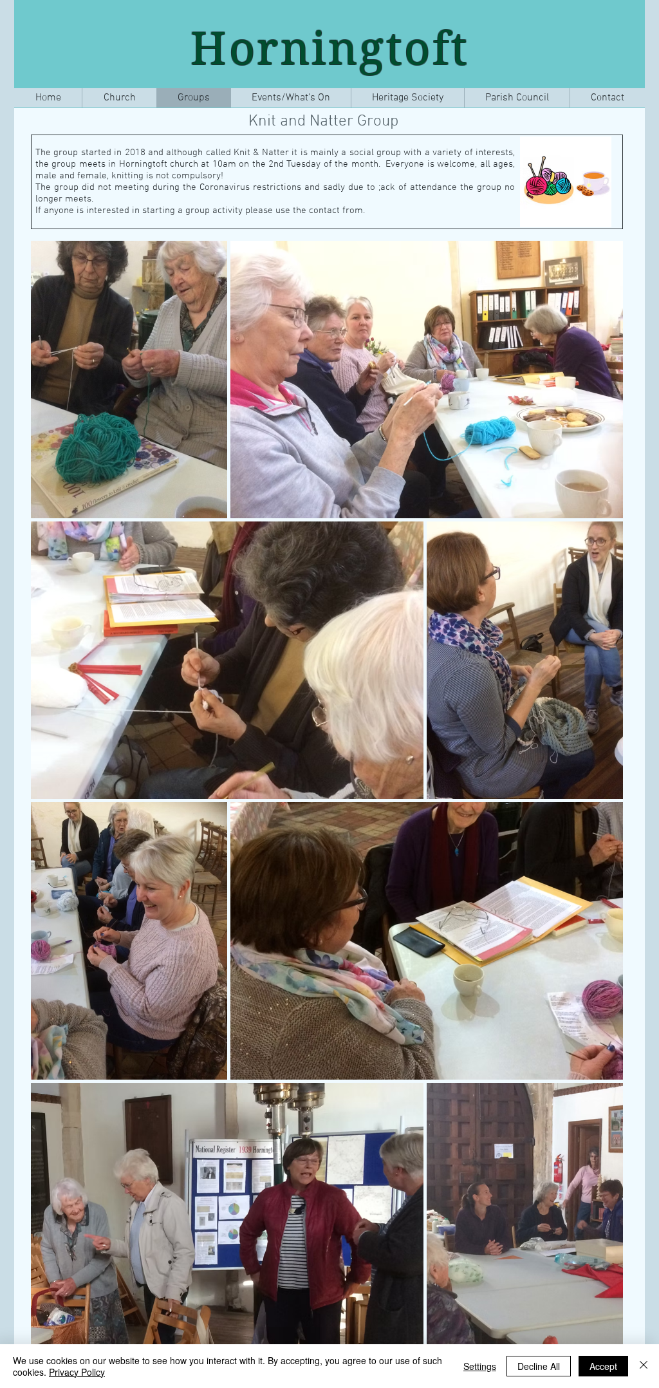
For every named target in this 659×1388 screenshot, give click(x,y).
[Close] (643, 1366)
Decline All (538, 1366)
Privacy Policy (77, 1371)
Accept (603, 1366)
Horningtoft (330, 48)
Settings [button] (479, 1366)
